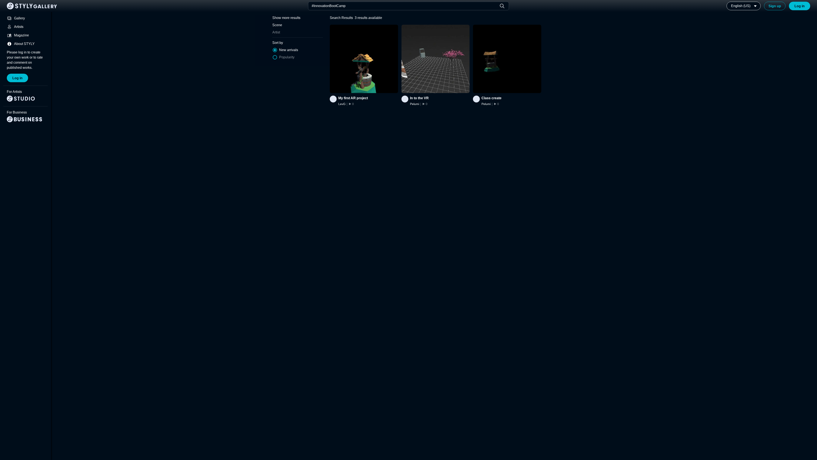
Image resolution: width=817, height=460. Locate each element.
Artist (276, 32)
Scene (277, 25)
